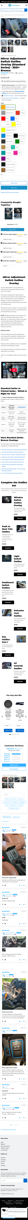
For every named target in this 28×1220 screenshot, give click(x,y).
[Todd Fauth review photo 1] (14, 1050)
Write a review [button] (14, 765)
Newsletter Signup (5, 1146)
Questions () (16, 817)
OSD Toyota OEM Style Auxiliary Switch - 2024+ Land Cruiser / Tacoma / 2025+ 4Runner (18, 1211)
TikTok (2, 1163)
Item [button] (7, 805)
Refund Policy (19, 1203)
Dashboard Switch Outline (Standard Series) (14, 449)
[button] (4, 73)
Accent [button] (20, 799)
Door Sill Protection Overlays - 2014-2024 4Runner (8, 713)
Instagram (3, 1159)
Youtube (3, 1161)
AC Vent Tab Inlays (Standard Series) (12, 473)
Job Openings (4, 1150)
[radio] (8, 107)
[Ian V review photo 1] (14, 994)
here (4, 1193)
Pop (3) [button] (7, 799)
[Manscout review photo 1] (14, 854)
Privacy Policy (7, 1202)
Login (2, 1142)
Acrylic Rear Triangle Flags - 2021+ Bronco (14, 260)
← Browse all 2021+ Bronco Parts (8, 55)
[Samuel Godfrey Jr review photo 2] (4, 950)
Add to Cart (14, 183)
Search (3, 1200)
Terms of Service (17, 1202)
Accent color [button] (7, 802)
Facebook (3, 1157)
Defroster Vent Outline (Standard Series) (13, 457)
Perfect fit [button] (13, 805)
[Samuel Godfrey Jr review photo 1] (14, 941)
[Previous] (2, 716)
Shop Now (20, 518)
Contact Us (10, 1200)
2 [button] (13, 1125)
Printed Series (21, 407)
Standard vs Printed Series (11, 98)
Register (3, 1144)
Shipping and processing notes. (10, 192)
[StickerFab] (14, 5)
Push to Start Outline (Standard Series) (13, 459)
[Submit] (25, 10)
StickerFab (4, 74)
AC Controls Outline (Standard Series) (12, 452)
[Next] (25, 716)
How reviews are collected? (8, 1129)
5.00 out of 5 (18, 748)
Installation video (8, 95)
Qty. (2, 174)
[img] (5, 827)
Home (2, 14)
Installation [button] (22, 802)
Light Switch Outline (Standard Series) (13, 462)
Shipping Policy (9, 1203)
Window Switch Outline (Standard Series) (14, 454)
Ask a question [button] (14, 769)
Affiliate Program (5, 1148)
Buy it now (14, 187)
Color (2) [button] (14, 799)
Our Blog (3, 1165)
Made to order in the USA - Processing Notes (14, 1)
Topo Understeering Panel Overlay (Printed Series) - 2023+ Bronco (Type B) (20, 713)
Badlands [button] (14, 802)
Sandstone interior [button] (14, 808)
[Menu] (3, 5)
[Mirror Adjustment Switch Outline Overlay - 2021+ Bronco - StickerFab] (4, 43)
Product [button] (21, 805)
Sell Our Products (20, 1200)
